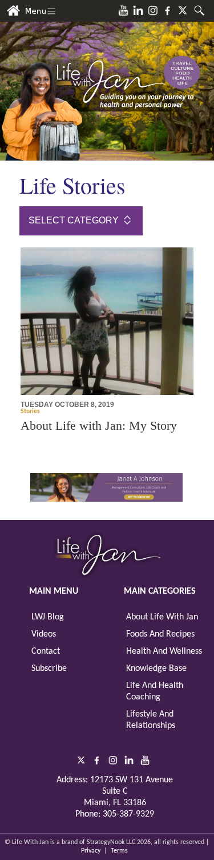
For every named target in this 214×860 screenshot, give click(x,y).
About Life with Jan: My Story (99, 425)
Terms (119, 850)
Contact (45, 651)
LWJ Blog (47, 617)
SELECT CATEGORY (75, 220)
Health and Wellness (164, 651)
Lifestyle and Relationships (150, 720)
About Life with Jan (162, 617)
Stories (30, 411)
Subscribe (49, 668)
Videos (43, 634)
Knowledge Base (156, 668)
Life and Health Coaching (154, 691)
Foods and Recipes (160, 634)
